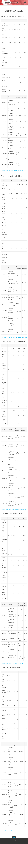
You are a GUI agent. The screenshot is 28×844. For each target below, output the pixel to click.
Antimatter (13, 841)
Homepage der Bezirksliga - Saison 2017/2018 (12, 663)
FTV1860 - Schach (9, 2)
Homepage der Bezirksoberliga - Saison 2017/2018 (13, 509)
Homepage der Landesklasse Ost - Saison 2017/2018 (14, 337)
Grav (17, 840)
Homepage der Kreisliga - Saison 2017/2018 (11, 830)
